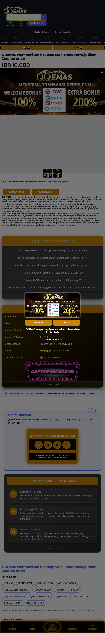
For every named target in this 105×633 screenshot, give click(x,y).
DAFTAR (38, 322)
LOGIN (66, 322)
